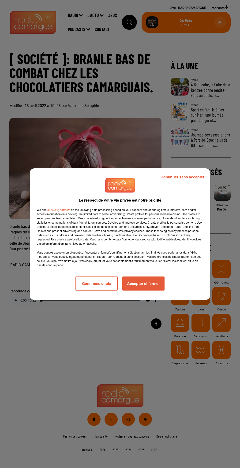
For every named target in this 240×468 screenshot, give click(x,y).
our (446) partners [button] (58, 210)
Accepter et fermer (143, 283)
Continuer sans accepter (182, 177)
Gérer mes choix (96, 283)
